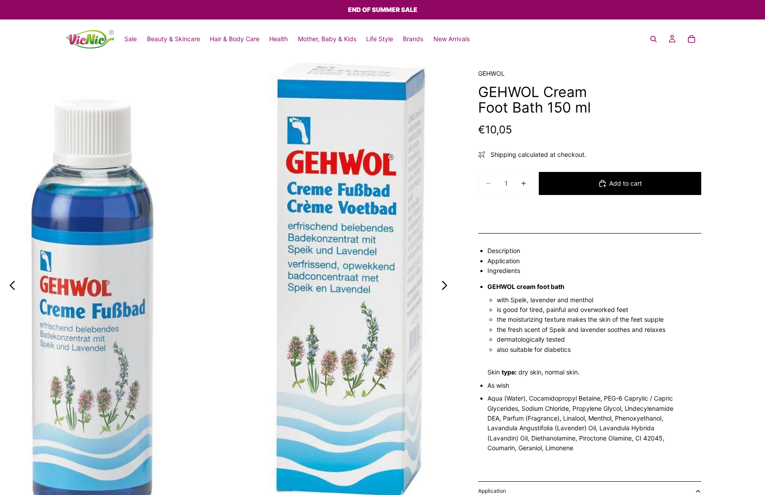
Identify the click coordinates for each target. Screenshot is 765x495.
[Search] (653, 39)
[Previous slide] (10, 286)
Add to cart (625, 183)
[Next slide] (447, 286)
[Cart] (691, 39)
